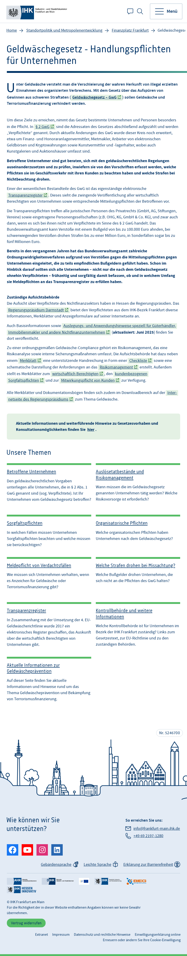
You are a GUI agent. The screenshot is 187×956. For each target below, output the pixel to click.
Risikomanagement (116, 367)
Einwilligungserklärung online (158, 934)
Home (11, 30)
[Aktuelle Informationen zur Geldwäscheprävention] (49, 679)
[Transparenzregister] (49, 623)
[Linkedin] (57, 850)
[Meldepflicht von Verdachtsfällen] (49, 573)
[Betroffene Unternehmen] (49, 483)
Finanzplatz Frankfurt (130, 30)
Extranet (41, 934)
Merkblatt (28, 360)
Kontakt (130, 11)
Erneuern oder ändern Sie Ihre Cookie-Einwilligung (142, 940)
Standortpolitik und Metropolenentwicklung (64, 30)
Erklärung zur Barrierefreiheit (148, 864)
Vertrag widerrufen (26, 923)
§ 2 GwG (42, 126)
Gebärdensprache (56, 864)
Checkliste (138, 360)
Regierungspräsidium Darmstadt (36, 310)
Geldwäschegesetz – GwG (94, 97)
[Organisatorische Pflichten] (138, 529)
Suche (140, 11)
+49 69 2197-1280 (148, 835)
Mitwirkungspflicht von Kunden (88, 380)
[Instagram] (42, 850)
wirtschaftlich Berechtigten (75, 373)
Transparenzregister (25, 195)
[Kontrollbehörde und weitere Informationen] (138, 623)
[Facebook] (12, 850)
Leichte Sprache (97, 864)
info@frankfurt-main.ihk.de (156, 828)
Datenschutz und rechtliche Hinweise (102, 934)
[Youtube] (27, 850)
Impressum (61, 934)
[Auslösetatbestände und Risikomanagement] (138, 483)
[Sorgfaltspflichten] (49, 529)
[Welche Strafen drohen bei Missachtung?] (138, 573)
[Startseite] (37, 11)
